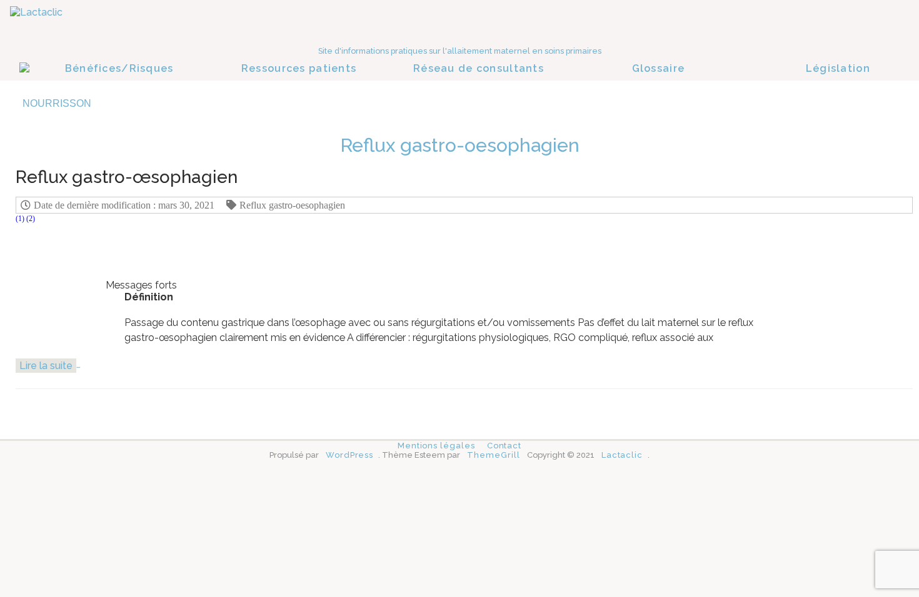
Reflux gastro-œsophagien (127, 177)
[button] (20, 221)
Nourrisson (57, 103)
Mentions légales (436, 445)
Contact (504, 445)
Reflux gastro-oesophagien (292, 205)
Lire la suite (46, 366)
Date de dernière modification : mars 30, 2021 (124, 205)
